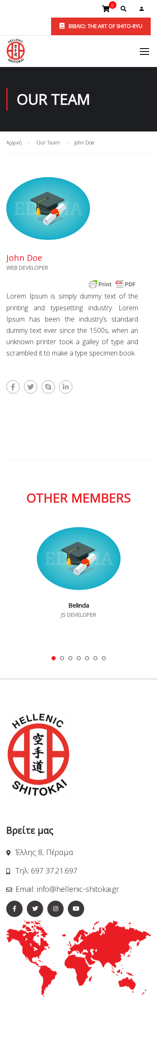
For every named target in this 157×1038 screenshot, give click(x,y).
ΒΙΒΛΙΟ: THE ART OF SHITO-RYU (104, 26)
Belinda (78, 605)
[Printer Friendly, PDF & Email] (112, 284)
